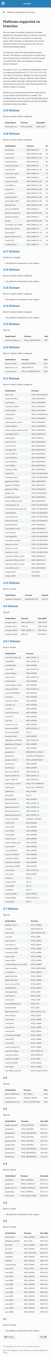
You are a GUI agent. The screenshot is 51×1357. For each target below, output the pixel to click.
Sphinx (14, 1350)
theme (26, 1350)
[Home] (4, 12)
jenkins (15, 70)
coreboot (27, 4)
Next (42, 1337)
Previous (10, 1337)
